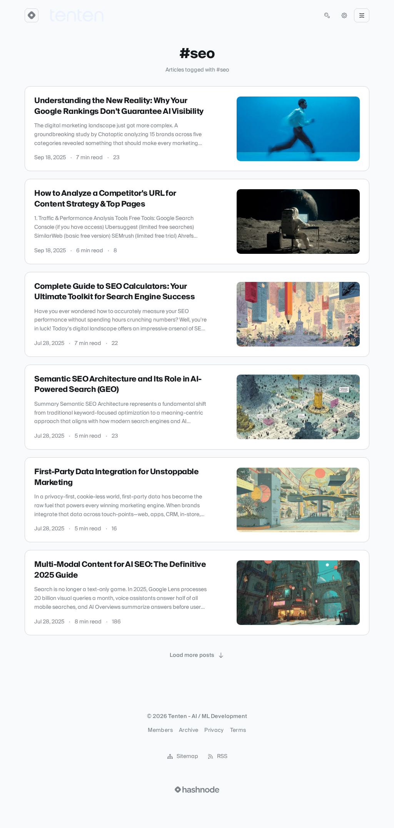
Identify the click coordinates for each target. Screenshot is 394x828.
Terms (238, 730)
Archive (188, 730)
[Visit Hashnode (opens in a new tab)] (197, 789)
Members (160, 730)
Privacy (214, 730)
